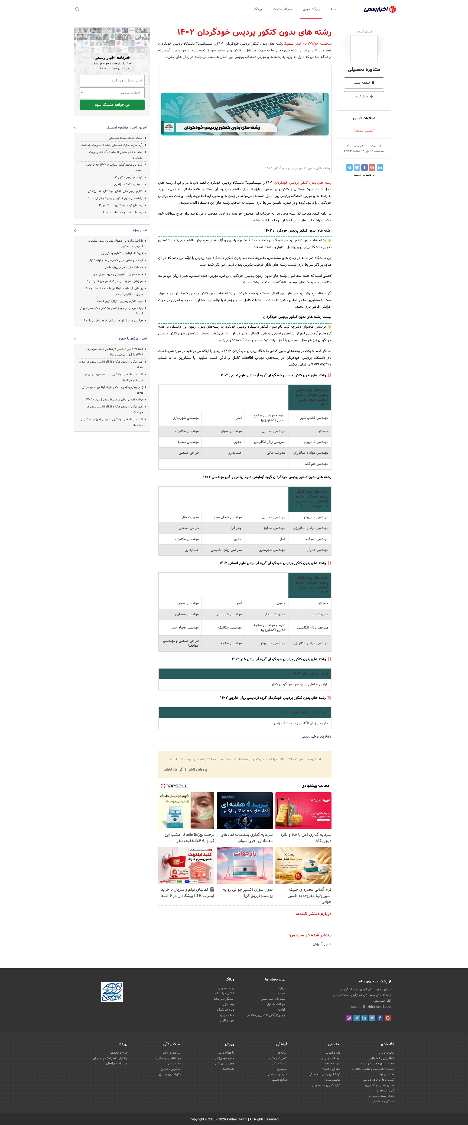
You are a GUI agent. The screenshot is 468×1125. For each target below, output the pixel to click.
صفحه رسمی (362, 82)
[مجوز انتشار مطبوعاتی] (112, 993)
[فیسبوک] (380, 1018)
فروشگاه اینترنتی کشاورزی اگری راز (122, 253)
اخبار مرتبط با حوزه (133, 339)
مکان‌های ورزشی (224, 1058)
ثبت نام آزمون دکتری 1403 (126, 177)
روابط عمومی (226, 988)
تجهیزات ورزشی (224, 1063)
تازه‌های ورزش (225, 1052)
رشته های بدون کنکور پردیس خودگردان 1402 (115, 198)
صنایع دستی (279, 1079)
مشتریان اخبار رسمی (273, 998)
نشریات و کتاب (278, 1058)
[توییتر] (372, 1018)
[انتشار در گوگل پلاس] (372, 167)
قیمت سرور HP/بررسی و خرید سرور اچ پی (117, 274)
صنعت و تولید (385, 1074)
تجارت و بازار (386, 1052)
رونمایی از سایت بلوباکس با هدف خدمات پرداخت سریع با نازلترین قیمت (113, 291)
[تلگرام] (356, 1018)
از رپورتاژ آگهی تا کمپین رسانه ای (266, 1015)
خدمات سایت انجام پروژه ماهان (124, 267)
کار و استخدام (385, 1090)
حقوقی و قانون (331, 1069)
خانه (333, 9)
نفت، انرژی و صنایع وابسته (377, 1063)
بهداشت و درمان (330, 1058)
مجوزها (281, 993)
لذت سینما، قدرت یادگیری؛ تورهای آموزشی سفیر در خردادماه (112, 422)
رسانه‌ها (282, 1052)
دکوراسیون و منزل (170, 1074)
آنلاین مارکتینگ (224, 993)
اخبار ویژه (140, 230)
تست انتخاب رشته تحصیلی (125, 138)
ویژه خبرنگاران (225, 1009)
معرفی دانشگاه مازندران (128, 184)
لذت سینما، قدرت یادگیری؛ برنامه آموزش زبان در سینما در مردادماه (113, 377)
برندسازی (228, 1004)
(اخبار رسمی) (294, 44)
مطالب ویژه (227, 1015)
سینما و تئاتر (279, 1063)
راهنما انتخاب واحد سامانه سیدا (122, 212)
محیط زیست (332, 1079)
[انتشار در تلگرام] (349, 167)
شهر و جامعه (332, 1063)
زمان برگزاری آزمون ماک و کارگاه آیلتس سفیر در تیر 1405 (112, 390)
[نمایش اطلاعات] (364, 131)
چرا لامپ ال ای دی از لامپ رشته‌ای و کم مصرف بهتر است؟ (111, 311)
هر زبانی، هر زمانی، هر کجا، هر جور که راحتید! (115, 281)
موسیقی (282, 1069)
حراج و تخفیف (119, 1052)
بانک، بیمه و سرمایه (381, 1096)
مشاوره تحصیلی (364, 69)
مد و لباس (174, 1063)
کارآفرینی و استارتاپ (381, 1058)
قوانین (281, 1009)
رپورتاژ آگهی (227, 1020)
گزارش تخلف (174, 770)
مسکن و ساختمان (383, 1101)
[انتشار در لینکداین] (380, 167)
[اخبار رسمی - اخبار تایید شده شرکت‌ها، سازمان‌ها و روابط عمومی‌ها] (380, 9)
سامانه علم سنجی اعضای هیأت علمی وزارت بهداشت (115, 155)
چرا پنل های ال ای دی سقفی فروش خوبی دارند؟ (113, 320)
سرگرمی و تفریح (171, 1069)
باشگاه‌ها (228, 1069)
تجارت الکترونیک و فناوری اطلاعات (373, 1069)
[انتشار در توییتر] (357, 167)
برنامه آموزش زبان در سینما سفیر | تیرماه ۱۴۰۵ (114, 399)
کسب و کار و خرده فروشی (378, 1079)
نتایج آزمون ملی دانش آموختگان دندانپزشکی (115, 191)
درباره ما (280, 988)
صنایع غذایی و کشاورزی (379, 1085)
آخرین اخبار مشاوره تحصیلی (126, 128)
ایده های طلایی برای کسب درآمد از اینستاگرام (116, 260)
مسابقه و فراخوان (117, 1063)
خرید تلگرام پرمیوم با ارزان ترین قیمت (120, 301)
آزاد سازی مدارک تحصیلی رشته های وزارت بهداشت (111, 145)
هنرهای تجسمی (277, 1074)
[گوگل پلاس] (388, 1018)
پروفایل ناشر (197, 770)
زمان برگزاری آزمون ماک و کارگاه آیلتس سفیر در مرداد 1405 (111, 364)
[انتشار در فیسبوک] (364, 167)
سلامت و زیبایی (171, 1052)
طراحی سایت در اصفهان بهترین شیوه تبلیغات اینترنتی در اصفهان (115, 243)
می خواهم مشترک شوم (112, 105)
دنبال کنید (362, 96)
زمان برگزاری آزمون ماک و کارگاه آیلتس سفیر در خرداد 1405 (114, 409)
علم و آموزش (322, 944)
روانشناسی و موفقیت (168, 1058)
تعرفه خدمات (282, 9)
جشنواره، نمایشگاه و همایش (110, 1058)
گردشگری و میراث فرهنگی (324, 1074)
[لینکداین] (364, 1018)
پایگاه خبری (311, 9)
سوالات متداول (276, 1004)
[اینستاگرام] (349, 1018)
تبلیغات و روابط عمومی (326, 1085)
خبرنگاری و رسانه (223, 998)
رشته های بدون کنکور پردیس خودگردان (302, 183)
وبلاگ (258, 9)
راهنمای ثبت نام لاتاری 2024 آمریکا (120, 205)
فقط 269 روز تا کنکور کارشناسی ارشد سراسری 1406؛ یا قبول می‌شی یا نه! (115, 352)
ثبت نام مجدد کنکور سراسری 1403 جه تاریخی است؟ (114, 167)
